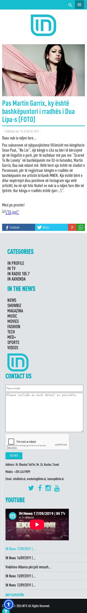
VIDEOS (12, 347)
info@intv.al (19, 479)
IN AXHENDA (16, 278)
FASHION (13, 326)
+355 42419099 (22, 472)
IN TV (11, 268)
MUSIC (12, 316)
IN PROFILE (15, 263)
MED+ (11, 337)
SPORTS (13, 342)
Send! (14, 455)
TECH (11, 331)
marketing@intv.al (36, 479)
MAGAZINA (15, 310)
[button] (8, 604)
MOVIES (13, 321)
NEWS (11, 300)
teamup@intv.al (55, 479)
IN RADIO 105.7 (18, 273)
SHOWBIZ (14, 305)
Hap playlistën (14, 595)
